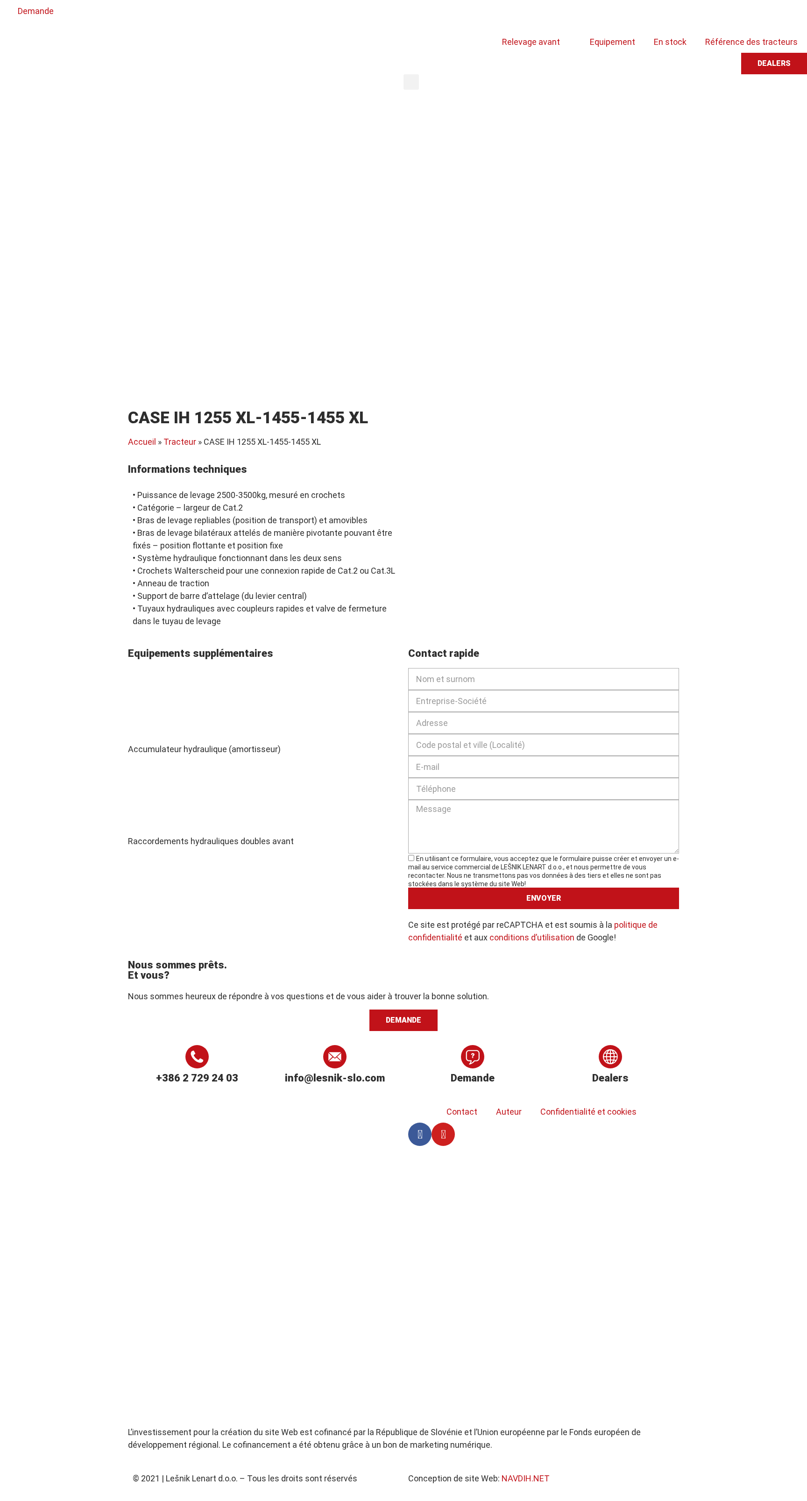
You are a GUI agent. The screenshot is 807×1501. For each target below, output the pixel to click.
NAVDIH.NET (526, 1478)
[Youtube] (443, 1134)
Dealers (610, 1078)
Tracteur (179, 442)
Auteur (509, 1112)
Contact (461, 1112)
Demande (473, 1078)
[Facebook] (420, 1134)
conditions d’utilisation (531, 937)
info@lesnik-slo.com (335, 1078)
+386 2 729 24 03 (197, 1078)
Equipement (612, 42)
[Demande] (472, 1056)
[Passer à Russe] (492, 15)
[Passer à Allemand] (456, 15)
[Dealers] (610, 1056)
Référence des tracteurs (751, 42)
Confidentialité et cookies (588, 1112)
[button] (411, 82)
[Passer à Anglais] (438, 15)
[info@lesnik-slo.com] (335, 1056)
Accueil (142, 442)
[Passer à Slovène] (421, 15)
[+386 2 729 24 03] (197, 1056)
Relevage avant (531, 42)
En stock (670, 42)
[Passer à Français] (474, 15)
